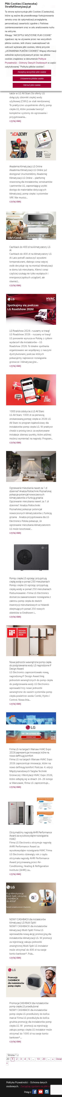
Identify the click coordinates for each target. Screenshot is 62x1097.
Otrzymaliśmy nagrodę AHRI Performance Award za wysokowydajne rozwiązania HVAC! (30, 836)
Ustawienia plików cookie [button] (32, 79)
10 (38, 1059)
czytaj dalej (15, 121)
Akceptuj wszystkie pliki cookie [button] (32, 72)
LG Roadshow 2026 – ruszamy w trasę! (29, 331)
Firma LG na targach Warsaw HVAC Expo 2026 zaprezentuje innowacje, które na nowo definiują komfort (30, 752)
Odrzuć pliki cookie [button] (32, 85)
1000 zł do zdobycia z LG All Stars (26, 411)
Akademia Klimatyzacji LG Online (25, 167)
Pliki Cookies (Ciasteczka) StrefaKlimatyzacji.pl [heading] (21, 5)
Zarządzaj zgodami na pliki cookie (38, 1086)
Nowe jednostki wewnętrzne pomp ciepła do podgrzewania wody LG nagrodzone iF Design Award (30, 665)
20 (43, 1059)
